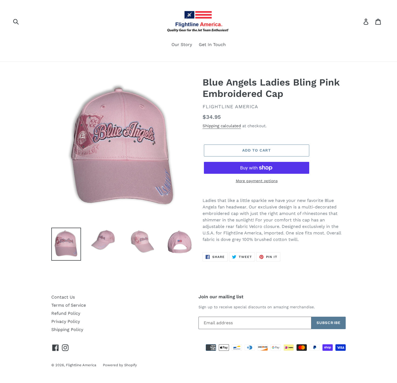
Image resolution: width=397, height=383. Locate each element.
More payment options (257, 181)
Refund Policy (65, 313)
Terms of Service (68, 305)
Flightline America (81, 365)
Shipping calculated (222, 125)
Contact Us (63, 297)
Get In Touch (212, 44)
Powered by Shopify (120, 365)
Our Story (181, 44)
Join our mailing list (220, 296)
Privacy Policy (65, 321)
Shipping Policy (67, 329)
